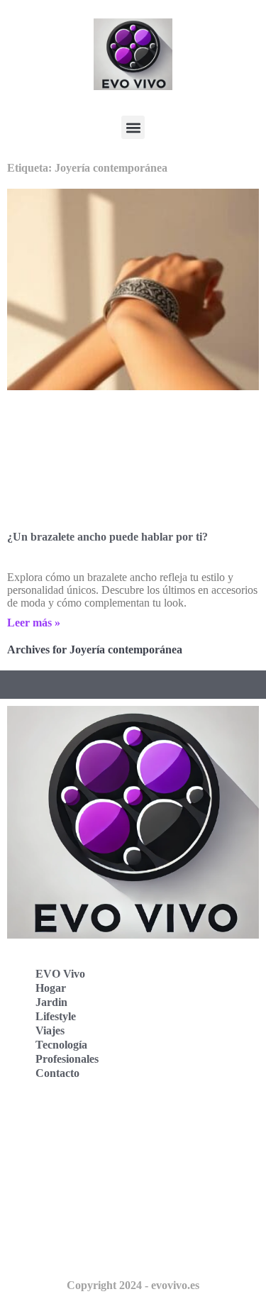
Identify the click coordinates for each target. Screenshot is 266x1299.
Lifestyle (55, 1016)
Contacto (57, 1073)
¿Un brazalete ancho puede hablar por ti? (107, 537)
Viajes (50, 1030)
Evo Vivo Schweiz (64, 1218)
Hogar (50, 988)
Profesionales (67, 1059)
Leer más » (33, 623)
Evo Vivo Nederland (70, 1187)
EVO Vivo (60, 974)
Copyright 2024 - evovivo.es (133, 1285)
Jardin (51, 1002)
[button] (133, 127)
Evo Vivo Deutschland (74, 1124)
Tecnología (61, 1045)
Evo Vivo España (62, 1155)
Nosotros (42, 1249)
